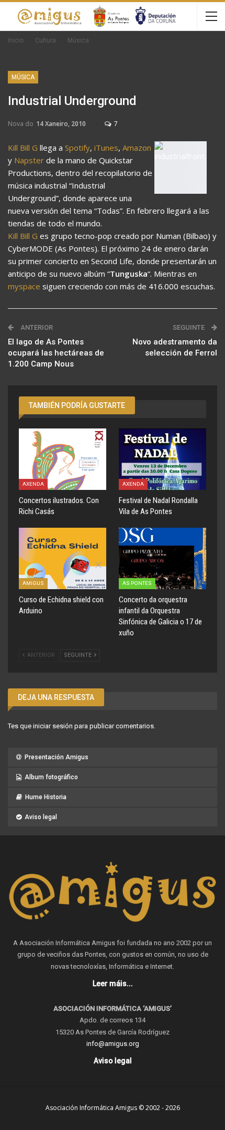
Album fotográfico (51, 777)
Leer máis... (113, 983)
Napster (29, 160)
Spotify (77, 147)
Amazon (136, 147)
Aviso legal (41, 817)
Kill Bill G (23, 147)
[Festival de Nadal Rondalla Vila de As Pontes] (162, 459)
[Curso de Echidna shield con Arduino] (62, 558)
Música (23, 77)
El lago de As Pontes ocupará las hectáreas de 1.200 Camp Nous (56, 353)
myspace (24, 286)
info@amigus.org (112, 1044)
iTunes (106, 147)
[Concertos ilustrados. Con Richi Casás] (62, 459)
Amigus (33, 583)
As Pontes (137, 583)
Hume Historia (45, 797)
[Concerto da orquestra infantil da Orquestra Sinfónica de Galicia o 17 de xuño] (162, 558)
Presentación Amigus (56, 757)
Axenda (33, 484)
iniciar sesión (53, 726)
